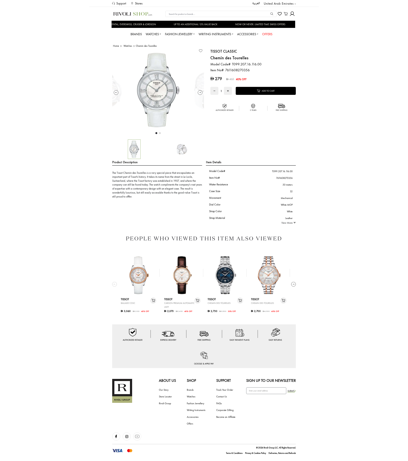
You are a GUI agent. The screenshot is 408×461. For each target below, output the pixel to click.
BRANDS (136, 34)
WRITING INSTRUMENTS (215, 34)
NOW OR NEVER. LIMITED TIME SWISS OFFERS (254, 24)
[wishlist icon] (279, 13)
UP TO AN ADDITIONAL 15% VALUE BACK (189, 24)
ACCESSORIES (246, 34)
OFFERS (267, 34)
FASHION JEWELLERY (179, 34)
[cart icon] (286, 14)
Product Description (125, 162)
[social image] (117, 439)
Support (223, 380)
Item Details (213, 162)
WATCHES (152, 34)
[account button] (292, 14)
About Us (167, 380)
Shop (191, 380)
